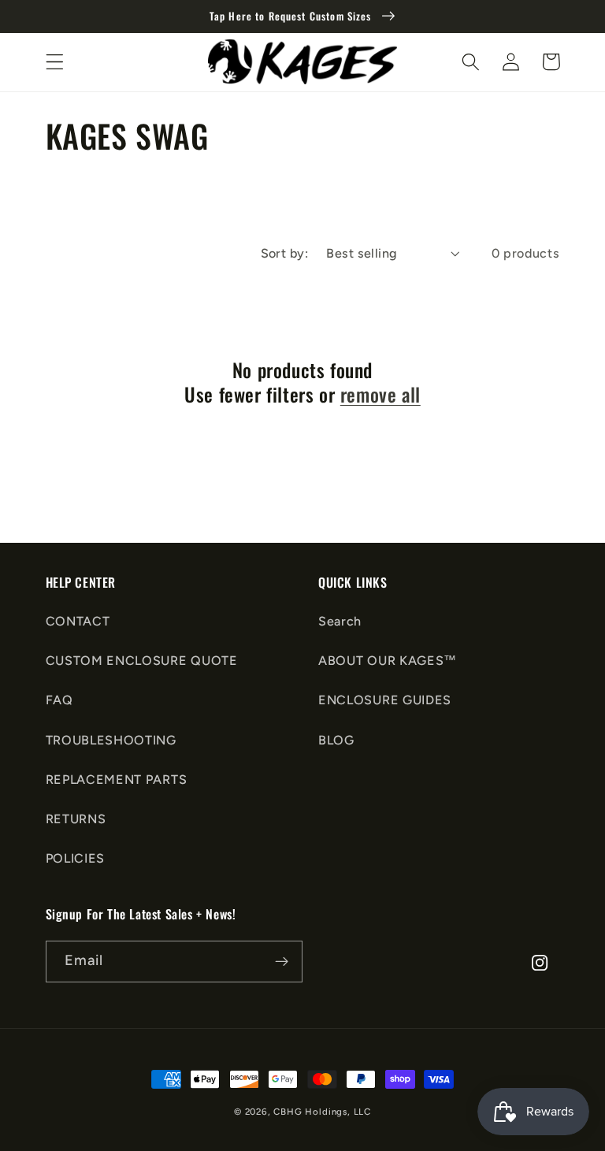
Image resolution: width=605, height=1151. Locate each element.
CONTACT (78, 621)
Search (340, 621)
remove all (380, 394)
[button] (55, 62)
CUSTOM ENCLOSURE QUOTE (142, 660)
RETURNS (76, 818)
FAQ (59, 699)
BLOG (336, 740)
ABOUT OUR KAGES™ (387, 660)
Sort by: (285, 253)
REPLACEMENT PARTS (116, 779)
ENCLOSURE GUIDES (384, 699)
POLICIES (76, 858)
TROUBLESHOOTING (111, 740)
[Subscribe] (282, 962)
